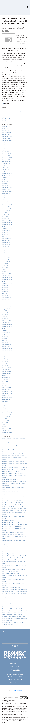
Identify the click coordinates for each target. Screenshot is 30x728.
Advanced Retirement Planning (11, 111)
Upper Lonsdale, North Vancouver (12, 614)
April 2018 (5, 236)
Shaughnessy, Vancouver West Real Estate (14, 597)
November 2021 (7, 187)
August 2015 (6, 285)
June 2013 (5, 336)
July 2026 (5, 128)
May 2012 (5, 362)
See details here (20, 45)
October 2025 (6, 138)
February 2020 (6, 220)
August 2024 (6, 163)
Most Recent (6, 126)
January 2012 (6, 369)
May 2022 (5, 183)
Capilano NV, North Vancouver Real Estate (14, 467)
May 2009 (5, 422)
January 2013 (6, 346)
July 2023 (5, 171)
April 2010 (5, 407)
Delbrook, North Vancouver (10, 491)
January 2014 (6, 322)
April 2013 (5, 340)
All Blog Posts (6, 109)
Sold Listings (6, 121)
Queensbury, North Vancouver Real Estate (14, 589)
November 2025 (7, 136)
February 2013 (6, 344)
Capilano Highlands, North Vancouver (13, 461)
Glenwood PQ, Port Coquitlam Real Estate (14, 524)
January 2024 (6, 169)
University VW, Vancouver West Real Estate (14, 610)
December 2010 (7, 391)
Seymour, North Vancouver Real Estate (17, 28)
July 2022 (5, 179)
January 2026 (6, 134)
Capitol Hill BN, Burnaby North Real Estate (14, 469)
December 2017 (7, 242)
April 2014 (5, 316)
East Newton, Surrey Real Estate (11, 504)
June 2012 (5, 360)
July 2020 (5, 212)
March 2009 (5, 426)
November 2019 (7, 224)
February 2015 (6, 297)
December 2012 (7, 348)
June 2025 (5, 146)
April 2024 (5, 167)
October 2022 (6, 175)
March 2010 (5, 409)
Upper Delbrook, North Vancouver (12, 612)
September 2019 (7, 228)
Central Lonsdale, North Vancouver (12, 473)
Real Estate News (7, 119)
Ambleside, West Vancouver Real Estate (14, 440)
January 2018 (6, 240)
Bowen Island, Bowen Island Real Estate (14, 446)
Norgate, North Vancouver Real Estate (13, 569)
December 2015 (7, 277)
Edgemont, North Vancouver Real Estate (14, 506)
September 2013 (7, 330)
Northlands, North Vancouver (11, 573)
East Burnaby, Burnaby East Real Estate (14, 503)
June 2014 (5, 313)
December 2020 (7, 203)
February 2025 (6, 154)
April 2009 (5, 424)
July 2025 (5, 144)
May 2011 (5, 381)
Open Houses (6, 117)
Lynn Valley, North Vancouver (11, 554)
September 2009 (7, 415)
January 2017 (6, 258)
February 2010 (6, 411)
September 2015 (7, 283)
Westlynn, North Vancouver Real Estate (13, 622)
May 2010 (5, 405)
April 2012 (5, 363)
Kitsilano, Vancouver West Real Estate (13, 542)
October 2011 (6, 375)
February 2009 (6, 428)
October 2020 (6, 207)
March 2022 (5, 185)
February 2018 (6, 238)
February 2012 (6, 367)
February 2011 (6, 387)
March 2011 (5, 385)
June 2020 (5, 214)
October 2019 (6, 226)
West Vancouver (7, 620)
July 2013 (5, 334)
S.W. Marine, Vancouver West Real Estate (14, 593)
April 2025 (5, 150)
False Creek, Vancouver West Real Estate (14, 510)
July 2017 (5, 252)
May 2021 (5, 197)
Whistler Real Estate (8, 624)
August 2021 (6, 193)
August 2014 (6, 309)
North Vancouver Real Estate (10, 571)
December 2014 (7, 301)
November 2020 (7, 205)
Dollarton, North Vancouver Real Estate (13, 495)
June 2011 (5, 379)
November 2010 (7, 393)
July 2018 (5, 234)
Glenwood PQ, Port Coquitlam (11, 522)
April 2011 (5, 383)
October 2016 (6, 260)
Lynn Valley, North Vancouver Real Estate (14, 555)
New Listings (6, 113)
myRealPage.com (18, 690)
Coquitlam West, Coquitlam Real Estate (14, 481)
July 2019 (5, 232)
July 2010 (5, 401)
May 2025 (5, 148)
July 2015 (5, 287)
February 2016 (6, 273)
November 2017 (7, 244)
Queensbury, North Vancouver (11, 587)
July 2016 (5, 263)
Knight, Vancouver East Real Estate (12, 544)
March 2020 (5, 218)
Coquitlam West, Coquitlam (10, 479)
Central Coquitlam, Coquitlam (11, 471)
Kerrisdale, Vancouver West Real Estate (13, 540)
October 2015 (6, 281)
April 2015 (5, 293)
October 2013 (6, 328)
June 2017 (5, 254)
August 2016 (6, 262)
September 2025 (7, 140)
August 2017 (6, 250)
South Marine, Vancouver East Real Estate (14, 603)
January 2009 (6, 430)
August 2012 (6, 356)
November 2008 (7, 432)
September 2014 (7, 307)
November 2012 (7, 350)
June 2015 (5, 289)
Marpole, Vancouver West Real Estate (13, 559)
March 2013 (5, 342)
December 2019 (7, 222)
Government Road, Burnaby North (12, 526)
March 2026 (5, 130)
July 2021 (5, 195)
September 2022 (7, 177)
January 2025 (6, 155)
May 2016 (5, 267)
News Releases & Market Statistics (12, 115)
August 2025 (6, 142)
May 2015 (5, 291)
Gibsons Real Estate (8, 520)
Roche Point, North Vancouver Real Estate (14, 591)
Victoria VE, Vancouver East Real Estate (13, 616)
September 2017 (7, 248)
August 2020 (6, 210)
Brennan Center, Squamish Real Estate (13, 448)
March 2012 (5, 365)
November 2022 (7, 173)
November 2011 (6, 373)
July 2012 (5, 358)
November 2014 (7, 303)
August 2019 (6, 230)
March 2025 (5, 152)
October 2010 (6, 395)
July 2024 (5, 165)
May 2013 (5, 338)
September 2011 (7, 377)
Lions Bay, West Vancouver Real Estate (13, 546)
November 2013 (7, 326)
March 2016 (5, 271)
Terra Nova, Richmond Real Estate (12, 609)
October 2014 (6, 305)
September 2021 (7, 191)
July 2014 (5, 311)
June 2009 (5, 420)
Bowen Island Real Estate (9, 444)
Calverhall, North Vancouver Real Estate (14, 454)
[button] (9, 646)
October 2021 (6, 189)
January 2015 (6, 299)
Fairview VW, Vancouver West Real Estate (14, 508)
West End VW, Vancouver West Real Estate (14, 618)
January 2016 (6, 275)
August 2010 (6, 399)
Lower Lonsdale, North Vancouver (12, 548)
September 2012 (7, 354)
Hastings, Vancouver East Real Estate (13, 534)
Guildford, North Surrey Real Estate (12, 532)
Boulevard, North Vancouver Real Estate (14, 442)
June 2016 (5, 265)
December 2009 (7, 413)
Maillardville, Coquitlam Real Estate (12, 557)
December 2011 (6, 371)
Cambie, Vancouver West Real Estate (13, 455)
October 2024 (6, 159)
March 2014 (5, 318)
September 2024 (7, 161)
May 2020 (5, 216)
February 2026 (6, 132)
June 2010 (5, 403)
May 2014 (5, 315)
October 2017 (6, 246)
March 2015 (5, 295)
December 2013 (7, 324)
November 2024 (7, 157)
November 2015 (7, 279)
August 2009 (6, 416)
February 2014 (6, 320)
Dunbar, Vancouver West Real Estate (13, 501)
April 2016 (5, 269)
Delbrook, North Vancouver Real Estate (13, 493)
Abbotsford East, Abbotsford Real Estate (14, 438)
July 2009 (5, 418)
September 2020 (7, 209)
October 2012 (6, 352)
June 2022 (5, 181)
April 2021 (5, 199)
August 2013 (6, 332)
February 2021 (6, 201)
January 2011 (6, 389)
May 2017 (5, 256)
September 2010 (7, 397)
